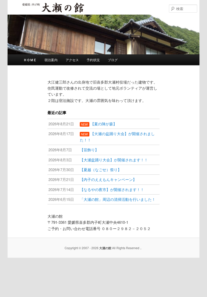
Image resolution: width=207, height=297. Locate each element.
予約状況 (93, 59)
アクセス (72, 59)
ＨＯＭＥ (30, 59)
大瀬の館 (37, 12)
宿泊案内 (51, 59)
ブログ (113, 59)
